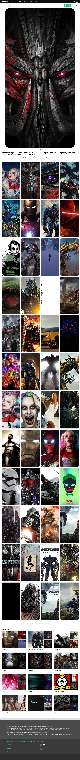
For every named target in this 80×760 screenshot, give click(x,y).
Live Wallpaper (9, 748)
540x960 (19, 743)
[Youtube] (44, 745)
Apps (7, 751)
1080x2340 (16, 741)
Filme (20, 157)
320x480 (34, 741)
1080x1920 (8, 741)
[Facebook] (41, 745)
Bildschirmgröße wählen (43, 748)
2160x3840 (23, 743)
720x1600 (27, 741)
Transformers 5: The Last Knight (29, 157)
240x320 (23, 741)
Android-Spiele (9, 744)
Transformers (58, 157)
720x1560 (37, 741)
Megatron (46, 157)
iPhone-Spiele (9, 745)
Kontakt (41, 749)
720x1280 (20, 741)
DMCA (27, 758)
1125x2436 (15, 743)
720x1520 (26, 743)
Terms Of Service (22, 758)
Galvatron (52, 157)
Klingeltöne (8, 747)
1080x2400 (12, 741)
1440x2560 (8, 743)
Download (67, 5)
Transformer (40, 157)
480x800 (30, 741)
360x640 (12, 743)
